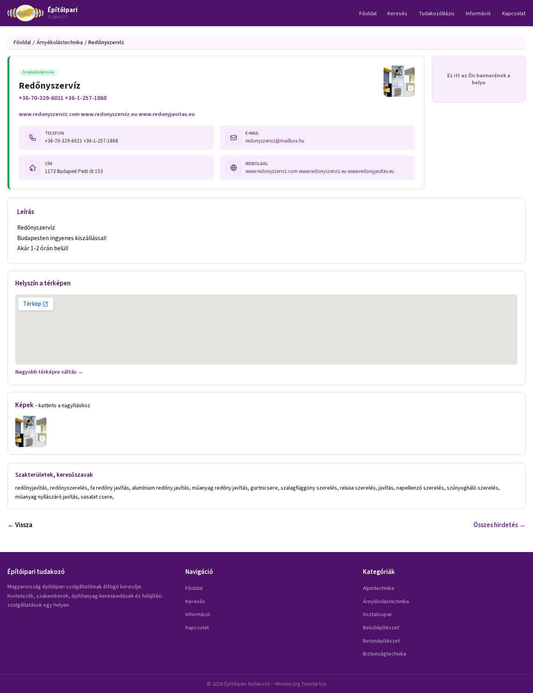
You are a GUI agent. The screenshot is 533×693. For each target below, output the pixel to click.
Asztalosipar (377, 614)
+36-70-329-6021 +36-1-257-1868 (63, 98)
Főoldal (368, 13)
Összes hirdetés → (499, 525)
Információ (478, 13)
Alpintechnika (378, 588)
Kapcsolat (514, 13)
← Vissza (19, 525)
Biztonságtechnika (384, 654)
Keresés (397, 13)
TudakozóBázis (437, 13)
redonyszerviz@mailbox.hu (274, 140)
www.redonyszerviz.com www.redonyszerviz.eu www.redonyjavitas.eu (107, 114)
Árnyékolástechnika (60, 42)
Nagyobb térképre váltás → (49, 372)
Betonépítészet (381, 641)
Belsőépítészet (381, 628)
